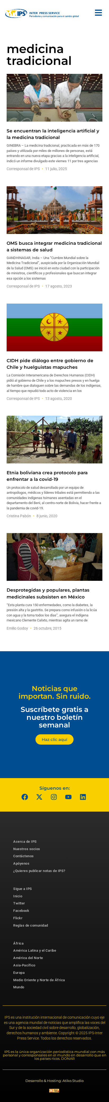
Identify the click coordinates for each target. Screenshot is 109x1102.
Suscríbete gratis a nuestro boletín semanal (54, 717)
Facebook (21, 911)
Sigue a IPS (22, 889)
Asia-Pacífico (24, 965)
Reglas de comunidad (30, 925)
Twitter (19, 903)
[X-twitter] (39, 797)
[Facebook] (24, 797)
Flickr (17, 918)
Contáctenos (23, 856)
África (18, 943)
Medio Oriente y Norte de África (39, 980)
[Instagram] (54, 797)
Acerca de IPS (25, 842)
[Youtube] (68, 797)
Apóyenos (21, 863)
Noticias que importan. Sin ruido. (55, 692)
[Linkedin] (83, 797)
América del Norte (28, 958)
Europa (19, 973)
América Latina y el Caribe (34, 950)
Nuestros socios (26, 849)
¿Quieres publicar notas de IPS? (39, 871)
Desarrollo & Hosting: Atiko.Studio (54, 1081)
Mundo (18, 987)
